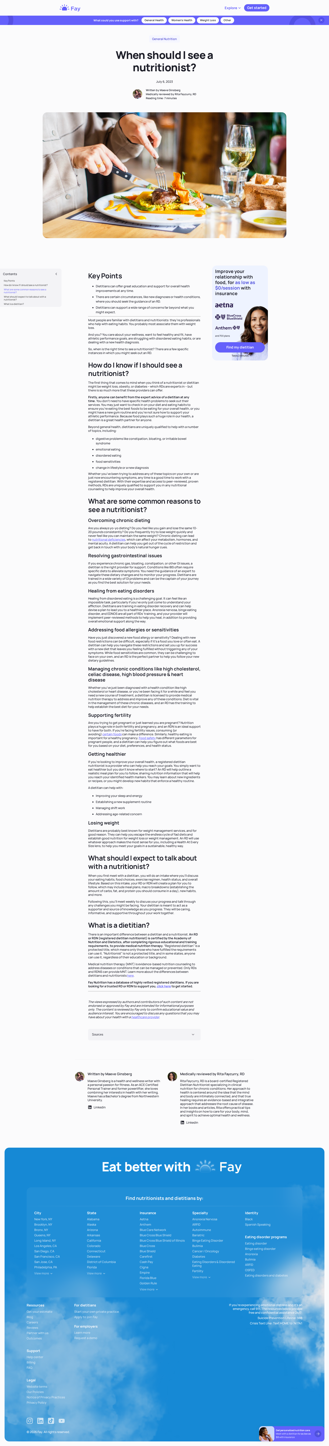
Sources (97, 1034)
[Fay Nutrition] (70, 7)
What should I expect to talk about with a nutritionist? (25, 298)
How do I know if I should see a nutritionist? (26, 285)
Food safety (147, 738)
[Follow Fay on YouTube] (62, 1421)
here (130, 975)
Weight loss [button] (208, 20)
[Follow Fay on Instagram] (30, 1421)
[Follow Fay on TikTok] (51, 1421)
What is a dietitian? (14, 304)
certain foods (112, 734)
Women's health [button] (181, 20)
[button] (233, 7)
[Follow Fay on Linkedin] (40, 1421)
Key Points (9, 280)
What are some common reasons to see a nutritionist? (25, 291)
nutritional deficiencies (108, 539)
